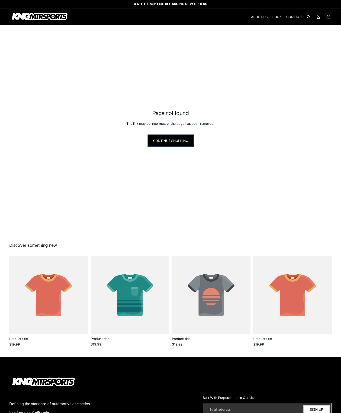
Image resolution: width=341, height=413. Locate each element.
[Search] (308, 17)
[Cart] (328, 17)
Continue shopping (170, 141)
